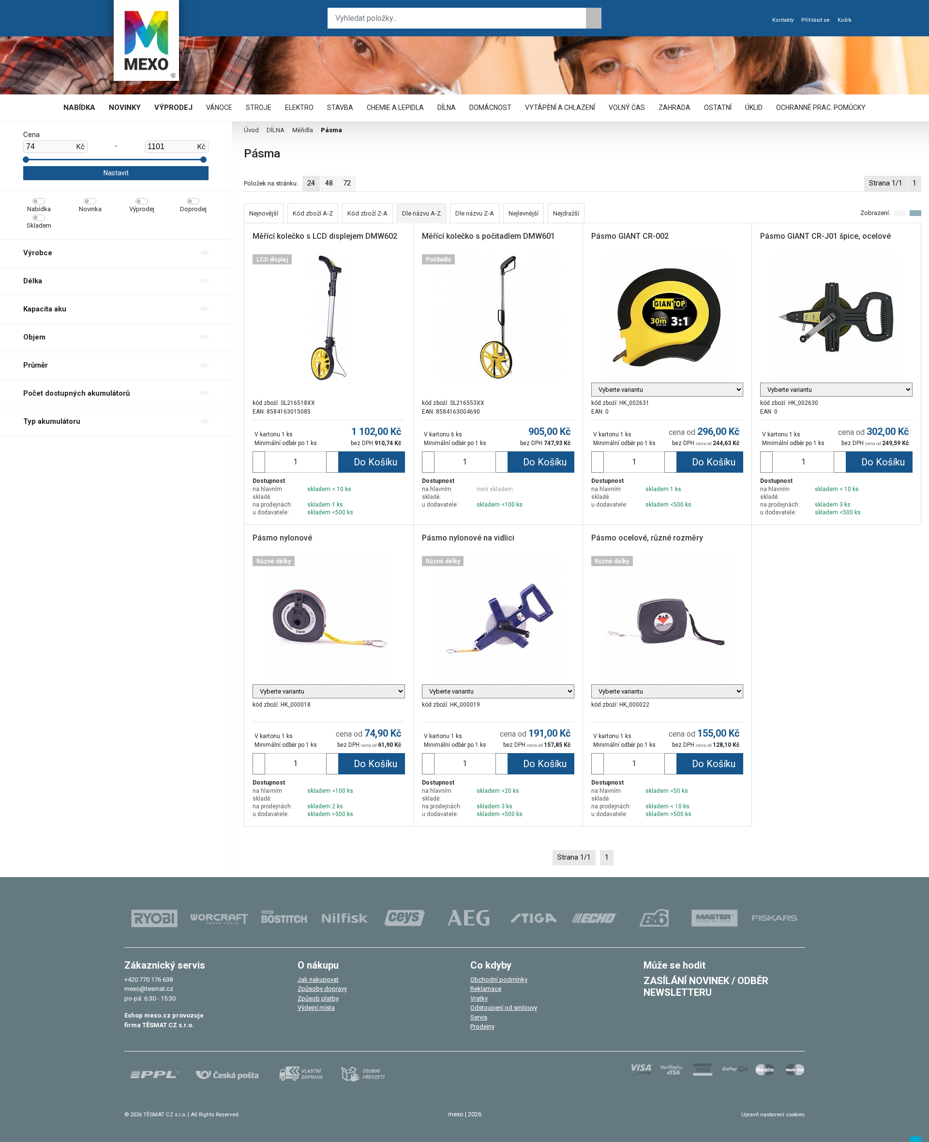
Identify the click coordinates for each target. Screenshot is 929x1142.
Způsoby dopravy (322, 988)
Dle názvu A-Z (421, 213)
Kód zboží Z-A (367, 213)
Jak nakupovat (318, 979)
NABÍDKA (79, 107)
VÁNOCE (219, 107)
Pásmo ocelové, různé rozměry (647, 537)
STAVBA (340, 107)
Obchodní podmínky (498, 979)
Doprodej (193, 209)
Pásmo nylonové (282, 537)
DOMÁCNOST (490, 107)
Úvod (251, 130)
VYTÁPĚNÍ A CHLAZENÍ (560, 107)
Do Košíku (375, 462)
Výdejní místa (316, 1007)
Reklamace (485, 988)
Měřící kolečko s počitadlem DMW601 (488, 236)
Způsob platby (318, 998)
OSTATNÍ (718, 107)
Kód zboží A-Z (313, 213)
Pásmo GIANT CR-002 (630, 236)
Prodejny (482, 1026)
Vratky (479, 998)
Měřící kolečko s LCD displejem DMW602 (325, 236)
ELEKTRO (299, 107)
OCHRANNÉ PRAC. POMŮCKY (821, 107)
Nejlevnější (524, 213)
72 (347, 183)
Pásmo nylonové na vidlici (468, 537)
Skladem (39, 225)
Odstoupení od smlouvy (503, 1007)
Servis (478, 1017)
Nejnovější (263, 213)
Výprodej (141, 209)
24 (311, 183)
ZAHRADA (674, 107)
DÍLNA (446, 107)
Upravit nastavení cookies (773, 1114)
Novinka (90, 209)
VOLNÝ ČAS (627, 107)
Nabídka (39, 209)
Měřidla (302, 130)
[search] (593, 18)
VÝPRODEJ (173, 107)
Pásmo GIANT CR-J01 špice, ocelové (825, 236)
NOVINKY (125, 107)
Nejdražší (566, 213)
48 (329, 183)
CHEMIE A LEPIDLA (395, 107)
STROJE (258, 107)
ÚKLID (754, 107)
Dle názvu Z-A (474, 213)
